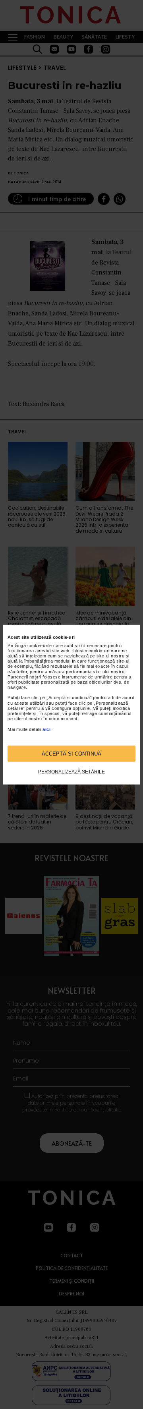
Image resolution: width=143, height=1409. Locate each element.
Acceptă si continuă (71, 754)
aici (46, 729)
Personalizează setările (71, 772)
